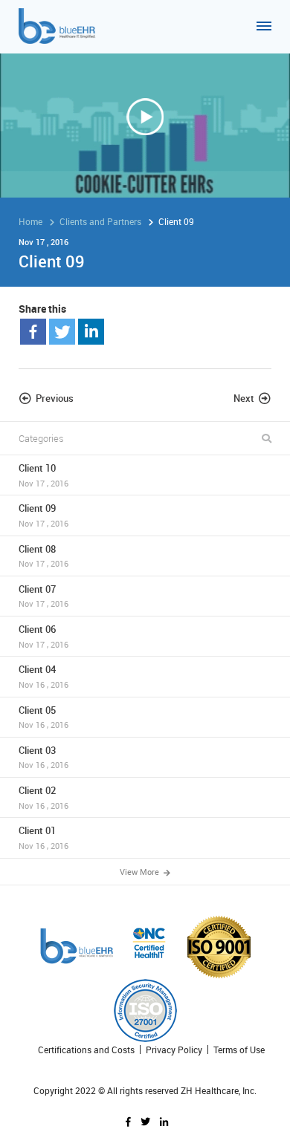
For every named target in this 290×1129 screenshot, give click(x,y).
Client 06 (43, 636)
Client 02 (43, 797)
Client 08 (43, 556)
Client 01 (43, 837)
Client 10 (43, 475)
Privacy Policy (174, 1049)
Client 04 (43, 676)
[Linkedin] (91, 332)
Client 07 (43, 596)
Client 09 (43, 515)
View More (140, 871)
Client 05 (43, 717)
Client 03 (43, 757)
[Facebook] (33, 332)
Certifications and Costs (86, 1049)
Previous (55, 398)
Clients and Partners (100, 221)
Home (30, 221)
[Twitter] (62, 332)
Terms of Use (239, 1049)
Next (243, 398)
